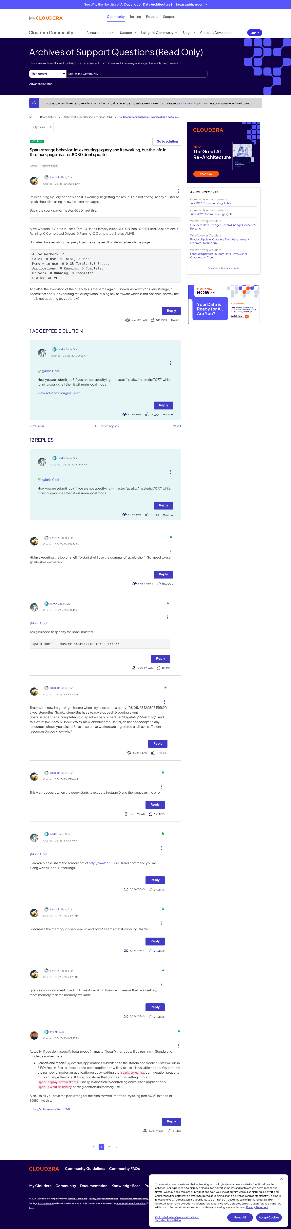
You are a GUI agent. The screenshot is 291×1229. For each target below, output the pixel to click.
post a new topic (190, 103)
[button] (176, 190)
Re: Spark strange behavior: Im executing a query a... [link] (149, 116)
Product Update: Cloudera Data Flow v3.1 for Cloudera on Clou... (218, 255)
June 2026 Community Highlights (211, 214)
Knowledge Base (126, 1185)
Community (116, 16)
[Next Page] (117, 1146)
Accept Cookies (269, 1217)
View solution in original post (59, 393)
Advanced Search (40, 83)
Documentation (93, 1185)
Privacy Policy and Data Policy (103, 1198)
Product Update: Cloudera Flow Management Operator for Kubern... (219, 241)
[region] (218, 1200)
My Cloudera (40, 1185)
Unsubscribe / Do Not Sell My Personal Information (144, 1198)
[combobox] (136, 74)
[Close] (281, 1178)
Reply (171, 310)
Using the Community (157, 32)
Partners (152, 16)
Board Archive (48, 116)
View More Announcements (223, 268)
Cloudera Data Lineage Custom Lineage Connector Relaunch (223, 226)
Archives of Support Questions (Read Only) (88, 116)
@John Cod (50, 371)
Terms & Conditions (77, 1198)
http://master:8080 (104, 863)
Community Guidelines (85, 1168)
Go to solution (167, 141)
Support (169, 16)
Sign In (254, 32)
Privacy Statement (257, 1207)
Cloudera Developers (216, 32)
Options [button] (39, 127)
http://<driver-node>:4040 (50, 1109)
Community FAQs (124, 1168)
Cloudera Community (51, 32)
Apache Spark (50, 165)
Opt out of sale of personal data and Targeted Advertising (177, 1219)
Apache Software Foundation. (131, 1203)
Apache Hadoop (46, 1203)
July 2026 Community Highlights (210, 203)
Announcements (99, 32)
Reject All (240, 1217)
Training (135, 16)
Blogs (187, 32)
